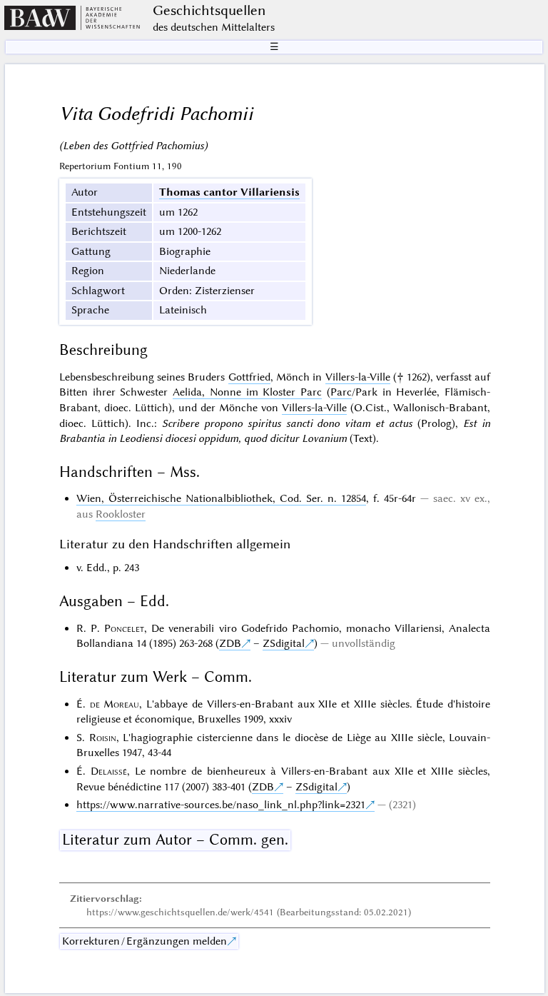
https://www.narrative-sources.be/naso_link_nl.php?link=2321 (220, 804)
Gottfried (249, 377)
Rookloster (121, 514)
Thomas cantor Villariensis (229, 192)
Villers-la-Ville (357, 377)
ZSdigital (284, 643)
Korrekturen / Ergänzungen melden (144, 941)
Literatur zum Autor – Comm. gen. (175, 839)
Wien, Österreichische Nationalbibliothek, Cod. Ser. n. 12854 (221, 498)
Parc (341, 392)
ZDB (230, 643)
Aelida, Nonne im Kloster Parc (247, 392)
